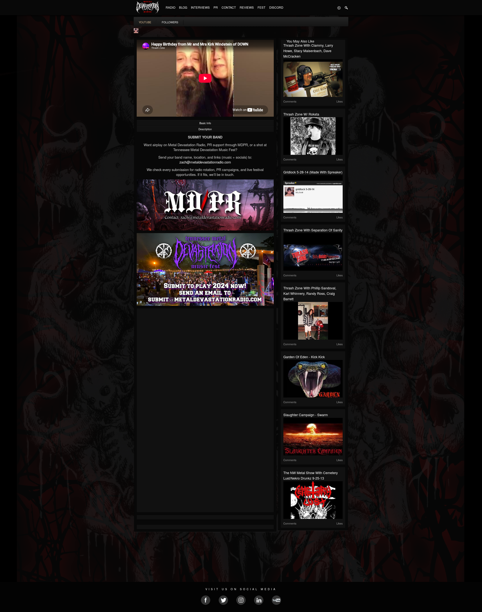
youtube (145, 22)
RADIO (170, 7)
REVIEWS (247, 7)
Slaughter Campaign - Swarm (305, 414)
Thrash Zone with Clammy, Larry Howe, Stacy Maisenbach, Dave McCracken (308, 51)
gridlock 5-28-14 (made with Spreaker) (312, 172)
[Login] (339, 7)
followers (170, 22)
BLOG (183, 7)
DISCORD (276, 7)
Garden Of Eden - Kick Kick (304, 356)
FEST (261, 7)
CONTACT (229, 7)
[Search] (346, 7)
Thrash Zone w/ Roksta (301, 114)
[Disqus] (205, 361)
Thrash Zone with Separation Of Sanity (312, 229)
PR (216, 7)
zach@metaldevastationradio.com (205, 162)
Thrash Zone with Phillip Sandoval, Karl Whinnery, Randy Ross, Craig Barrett (309, 293)
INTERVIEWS (200, 7)
